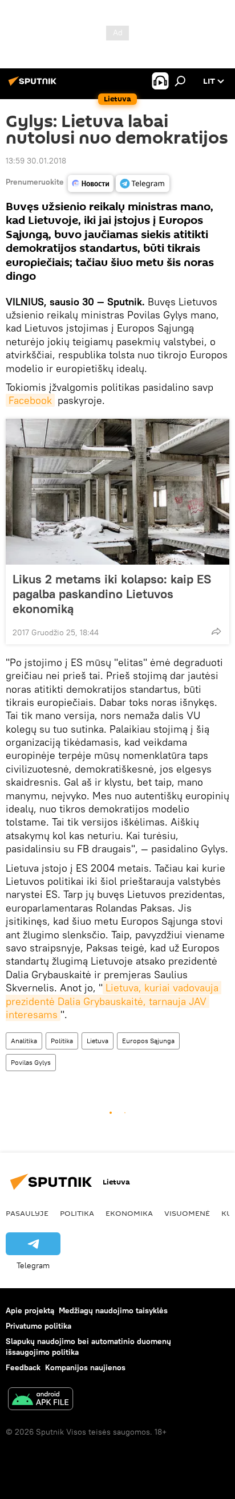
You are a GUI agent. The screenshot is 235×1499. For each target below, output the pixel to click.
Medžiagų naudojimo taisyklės (113, 1310)
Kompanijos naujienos (85, 1367)
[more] (216, 631)
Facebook (30, 400)
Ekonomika (129, 1213)
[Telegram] (142, 183)
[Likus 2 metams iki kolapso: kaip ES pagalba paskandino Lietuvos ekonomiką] (117, 492)
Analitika (24, 1040)
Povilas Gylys (31, 1062)
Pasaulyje (27, 1213)
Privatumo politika (38, 1326)
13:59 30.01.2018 (36, 161)
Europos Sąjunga (148, 1040)
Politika (62, 1040)
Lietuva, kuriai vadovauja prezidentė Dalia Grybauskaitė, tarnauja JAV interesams (113, 1001)
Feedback (23, 1367)
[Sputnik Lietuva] (34, 85)
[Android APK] (40, 1400)
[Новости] (91, 183)
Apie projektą (30, 1310)
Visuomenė (187, 1213)
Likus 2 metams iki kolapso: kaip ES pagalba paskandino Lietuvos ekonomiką (112, 593)
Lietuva (97, 1040)
